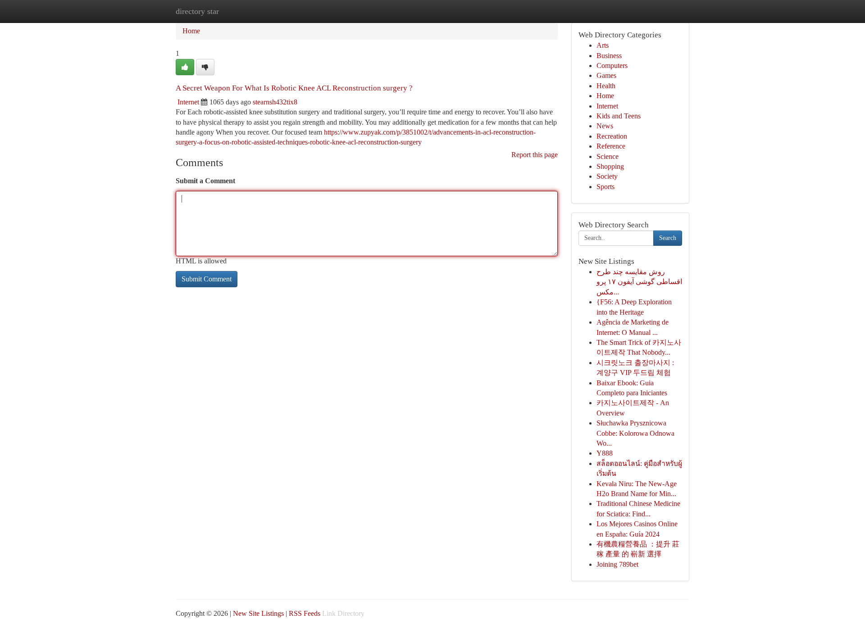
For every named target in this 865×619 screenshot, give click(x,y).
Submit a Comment (205, 181)
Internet (188, 102)
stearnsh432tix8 (275, 102)
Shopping (610, 166)
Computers (612, 65)
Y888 (604, 453)
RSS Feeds (304, 613)
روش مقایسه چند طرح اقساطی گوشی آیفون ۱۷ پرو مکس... (639, 282)
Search (667, 238)
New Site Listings (258, 613)
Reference (610, 146)
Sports (605, 186)
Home (191, 31)
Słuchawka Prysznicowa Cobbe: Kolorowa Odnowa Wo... (635, 433)
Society (607, 176)
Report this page (534, 154)
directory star (197, 11)
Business (609, 55)
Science (607, 156)
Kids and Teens (618, 116)
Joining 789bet (617, 564)
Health (605, 86)
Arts (602, 45)
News (604, 126)
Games (606, 75)
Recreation (611, 136)
